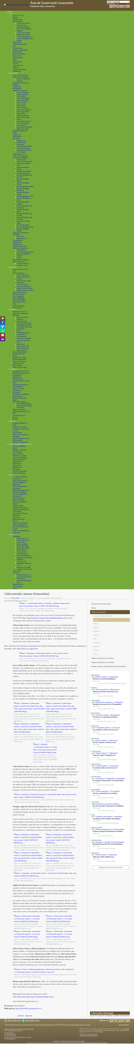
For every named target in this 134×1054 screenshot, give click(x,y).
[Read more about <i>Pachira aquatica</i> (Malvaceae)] (105, 740)
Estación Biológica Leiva (25, 196)
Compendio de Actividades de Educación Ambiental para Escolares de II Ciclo (24, 338)
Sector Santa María (23, 98)
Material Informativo (23, 254)
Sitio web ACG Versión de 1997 (88, 1036)
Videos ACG (17, 571)
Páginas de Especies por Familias (102, 662)
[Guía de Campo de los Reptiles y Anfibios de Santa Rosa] (109, 1015)
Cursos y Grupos (18, 388)
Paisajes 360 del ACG (24, 575)
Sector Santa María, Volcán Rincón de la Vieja (19, 302)
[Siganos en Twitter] (114, 6)
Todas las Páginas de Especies (103, 616)
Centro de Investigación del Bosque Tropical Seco (24, 163)
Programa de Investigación (17, 87)
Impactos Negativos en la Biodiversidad (21, 439)
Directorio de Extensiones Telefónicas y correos (17, 1037)
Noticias (15, 63)
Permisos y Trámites (19, 450)
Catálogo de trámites (19, 69)
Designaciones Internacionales (18, 20)
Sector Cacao (21, 104)
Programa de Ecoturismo (21, 77)
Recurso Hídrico (18, 454)
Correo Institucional (9, 1038)
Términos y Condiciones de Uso (62, 1041)
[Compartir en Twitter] (2, 326)
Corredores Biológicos (20, 457)
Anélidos (96, 650)
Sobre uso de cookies (78, 1041)
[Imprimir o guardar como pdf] (2, 339)
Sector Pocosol (22, 102)
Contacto (16, 67)
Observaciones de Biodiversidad (18, 364)
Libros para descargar (20, 367)
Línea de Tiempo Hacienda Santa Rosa (24, 285)
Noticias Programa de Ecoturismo (20, 487)
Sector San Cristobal (23, 110)
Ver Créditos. (99, 1031)
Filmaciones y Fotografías (17, 391)
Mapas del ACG (22, 238)
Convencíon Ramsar (23, 33)
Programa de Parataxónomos (18, 378)
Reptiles (95, 635)
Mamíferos (96, 631)
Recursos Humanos (19, 54)
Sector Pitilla (21, 113)
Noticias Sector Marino (20, 523)
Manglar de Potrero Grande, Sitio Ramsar (24, 35)
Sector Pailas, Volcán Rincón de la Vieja (19, 293)
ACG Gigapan (17, 586)
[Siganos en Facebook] (111, 6)
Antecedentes (21, 250)
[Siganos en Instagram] (121, 6)
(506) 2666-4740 (11, 1035)
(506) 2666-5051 (11, 1034)
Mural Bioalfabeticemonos (23, 332)
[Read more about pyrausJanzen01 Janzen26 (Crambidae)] (105, 804)
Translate (122, 4)
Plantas (95, 623)
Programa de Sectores (20, 90)
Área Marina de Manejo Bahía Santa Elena (20, 260)
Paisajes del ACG (22, 538)
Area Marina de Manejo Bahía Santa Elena (25, 128)
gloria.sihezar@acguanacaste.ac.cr (29, 1008)
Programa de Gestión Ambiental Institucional (20, 247)
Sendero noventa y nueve (25, 290)
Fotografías (16, 536)
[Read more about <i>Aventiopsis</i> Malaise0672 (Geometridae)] (108, 778)
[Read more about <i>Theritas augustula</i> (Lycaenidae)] (105, 791)
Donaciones (21, 329)
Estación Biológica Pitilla (25, 186)
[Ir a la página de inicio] (2, 318)
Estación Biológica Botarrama (23, 189)
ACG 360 (16, 573)
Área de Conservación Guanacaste (51, 3)
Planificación (17, 52)
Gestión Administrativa (20, 50)
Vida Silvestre (17, 452)
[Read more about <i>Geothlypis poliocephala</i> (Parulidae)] (107, 816)
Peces (95, 654)
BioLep (15, 417)
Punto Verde (21, 344)
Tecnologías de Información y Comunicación (18, 242)
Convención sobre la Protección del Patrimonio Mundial (23, 25)
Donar (15, 60)
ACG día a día (21, 561)
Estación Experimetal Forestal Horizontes (24, 172)
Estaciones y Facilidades (21, 394)
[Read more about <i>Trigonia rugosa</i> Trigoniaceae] (105, 753)
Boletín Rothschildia (19, 359)
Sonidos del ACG (18, 584)
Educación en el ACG (20, 311)
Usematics (126, 1028)
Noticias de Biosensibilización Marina (19, 519)
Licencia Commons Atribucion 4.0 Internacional (94, 1042)
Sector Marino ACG (19, 154)
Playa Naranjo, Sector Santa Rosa (24, 281)
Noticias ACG (17, 479)
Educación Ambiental (20, 352)
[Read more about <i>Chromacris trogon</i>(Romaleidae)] (106, 715)
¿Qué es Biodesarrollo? (20, 75)
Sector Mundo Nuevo (24, 121)
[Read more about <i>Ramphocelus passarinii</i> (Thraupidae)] (107, 702)
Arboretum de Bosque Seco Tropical (24, 151)
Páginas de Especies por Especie (102, 658)
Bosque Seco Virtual (19, 358)
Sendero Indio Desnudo (24, 288)
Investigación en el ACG (21, 371)
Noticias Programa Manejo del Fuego (19, 499)
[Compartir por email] (2, 335)
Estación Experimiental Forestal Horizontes (24, 147)
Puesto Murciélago (23, 225)
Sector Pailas (21, 96)
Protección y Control (19, 456)
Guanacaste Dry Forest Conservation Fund (106, 1030)
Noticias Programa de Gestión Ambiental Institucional (20, 482)
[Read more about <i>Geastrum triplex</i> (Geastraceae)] (105, 766)
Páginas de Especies (19, 361)
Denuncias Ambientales (20, 442)
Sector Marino (17, 308)
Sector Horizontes (23, 115)
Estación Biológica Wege (25, 227)
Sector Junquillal (22, 94)
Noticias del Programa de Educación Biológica (21, 491)
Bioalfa (15, 419)
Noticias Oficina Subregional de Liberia (20, 506)
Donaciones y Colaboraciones (18, 57)
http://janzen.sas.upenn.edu (27, 648)
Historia (15, 17)
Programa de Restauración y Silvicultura (17, 136)
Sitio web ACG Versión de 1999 (88, 1034)
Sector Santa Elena (23, 111)
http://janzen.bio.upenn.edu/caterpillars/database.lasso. (47, 618)
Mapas (15, 400)
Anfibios (95, 627)
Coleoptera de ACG (19, 415)
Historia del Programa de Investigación (21, 374)
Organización (17, 42)
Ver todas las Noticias (20, 477)
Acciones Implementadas (25, 252)
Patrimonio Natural (19, 459)
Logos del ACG (18, 65)
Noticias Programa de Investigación (20, 495)
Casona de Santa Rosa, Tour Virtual (24, 578)
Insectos (96, 620)
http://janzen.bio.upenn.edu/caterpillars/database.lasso (34, 996)
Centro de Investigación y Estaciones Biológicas (20, 157)
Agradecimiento (124, 1025)
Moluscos (96, 646)
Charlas (15, 588)
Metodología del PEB (24, 325)
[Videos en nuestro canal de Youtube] (118, 6)
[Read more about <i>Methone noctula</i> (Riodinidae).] (105, 677)
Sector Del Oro (22, 125)
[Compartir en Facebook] (2, 322)
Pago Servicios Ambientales (17, 462)
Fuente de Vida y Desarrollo (42, 6)
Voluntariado (17, 71)
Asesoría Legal (18, 48)
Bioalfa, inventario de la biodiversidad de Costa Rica (108, 666)
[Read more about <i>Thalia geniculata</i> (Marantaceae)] (106, 689)
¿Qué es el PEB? (22, 317)
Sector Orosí (21, 106)
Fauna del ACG (22, 552)
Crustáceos (96, 643)
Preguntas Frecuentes (20, 398)
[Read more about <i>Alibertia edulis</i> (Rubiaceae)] (104, 855)
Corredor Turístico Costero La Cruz (23, 264)
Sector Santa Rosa (23, 92)
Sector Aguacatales (23, 123)
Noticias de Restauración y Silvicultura (21, 510)
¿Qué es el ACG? (18, 15)
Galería (19, 258)
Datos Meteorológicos (20, 402)
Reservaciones (21, 160)
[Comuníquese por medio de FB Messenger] (128, 6)
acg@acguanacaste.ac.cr (15, 1030)
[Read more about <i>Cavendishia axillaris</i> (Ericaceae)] (106, 728)
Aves (95, 639)
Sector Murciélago (23, 100)
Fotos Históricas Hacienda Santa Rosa (24, 554)
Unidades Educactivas (24, 323)
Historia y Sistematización (22, 320)
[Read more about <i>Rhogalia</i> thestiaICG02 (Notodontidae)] (108, 842)
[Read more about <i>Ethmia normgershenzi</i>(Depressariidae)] (108, 829)
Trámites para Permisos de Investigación (20, 385)
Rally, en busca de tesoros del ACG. (23, 349)
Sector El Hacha (22, 108)
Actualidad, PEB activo (24, 327)
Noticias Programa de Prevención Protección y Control (21, 527)
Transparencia (17, 62)
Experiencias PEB (23, 346)
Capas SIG (20, 236)
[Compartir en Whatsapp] (3, 330)
